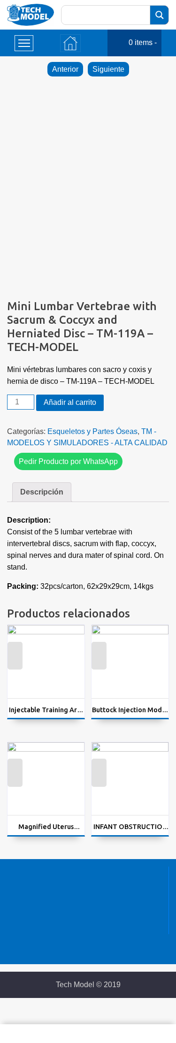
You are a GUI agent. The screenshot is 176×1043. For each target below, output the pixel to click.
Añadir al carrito (70, 402)
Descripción (41, 492)
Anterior (65, 69)
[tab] (41, 492)
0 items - (143, 42)
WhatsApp (15, 662)
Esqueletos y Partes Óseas (92, 431)
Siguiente (108, 69)
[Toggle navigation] (70, 43)
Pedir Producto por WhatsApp (68, 461)
